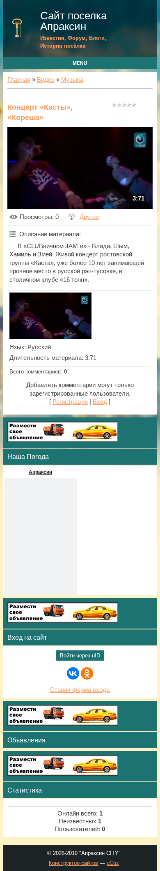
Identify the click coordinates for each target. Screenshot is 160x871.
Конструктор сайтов (73, 863)
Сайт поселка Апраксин (73, 20)
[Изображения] (50, 316)
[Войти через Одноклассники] (87, 673)
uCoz (113, 863)
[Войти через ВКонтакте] (73, 673)
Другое (89, 217)
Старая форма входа (80, 690)
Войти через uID (80, 655)
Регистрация (70, 402)
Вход (100, 402)
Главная (18, 79)
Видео (46, 79)
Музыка (72, 79)
